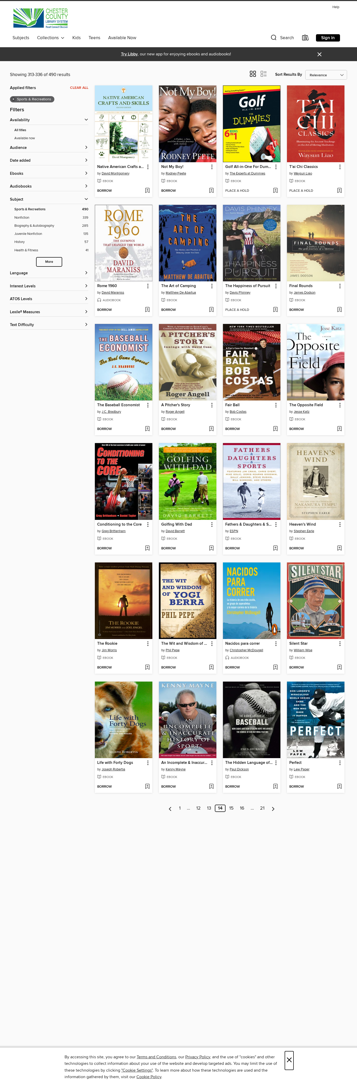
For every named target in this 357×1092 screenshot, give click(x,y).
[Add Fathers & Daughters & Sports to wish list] (275, 548)
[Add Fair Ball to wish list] (275, 429)
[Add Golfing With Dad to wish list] (211, 548)
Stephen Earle (304, 531)
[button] (282, 39)
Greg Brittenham (114, 531)
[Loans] (305, 39)
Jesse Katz (301, 412)
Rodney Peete (176, 173)
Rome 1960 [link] (107, 286)
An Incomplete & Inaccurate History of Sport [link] (185, 762)
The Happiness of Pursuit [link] (247, 286)
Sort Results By (288, 74)
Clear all (79, 87)
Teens (94, 38)
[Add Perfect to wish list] (339, 786)
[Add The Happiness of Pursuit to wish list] (275, 310)
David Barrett (175, 531)
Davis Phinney (240, 293)
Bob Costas (238, 412)
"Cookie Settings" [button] (137, 1070)
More (49, 262)
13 (209, 808)
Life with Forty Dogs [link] (115, 762)
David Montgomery (115, 173)
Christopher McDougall (246, 650)
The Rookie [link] (107, 643)
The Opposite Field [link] (306, 405)
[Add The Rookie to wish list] (147, 667)
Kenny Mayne (176, 769)
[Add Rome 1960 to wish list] (147, 310)
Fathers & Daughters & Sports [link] (249, 524)
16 (242, 808)
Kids (76, 38)
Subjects (21, 38)
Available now (24, 138)
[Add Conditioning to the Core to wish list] (147, 548)
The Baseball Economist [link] (118, 405)
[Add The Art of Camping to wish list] (211, 310)
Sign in (328, 38)
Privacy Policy (197, 1057)
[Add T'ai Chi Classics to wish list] (339, 191)
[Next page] (273, 808)
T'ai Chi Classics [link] (303, 167)
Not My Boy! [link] (172, 167)
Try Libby (129, 54)
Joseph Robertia (113, 769)
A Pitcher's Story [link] (175, 405)
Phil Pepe (173, 650)
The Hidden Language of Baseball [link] (249, 762)
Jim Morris (109, 650)
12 (198, 808)
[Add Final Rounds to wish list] (339, 310)
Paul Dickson (239, 769)
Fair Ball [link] (232, 405)
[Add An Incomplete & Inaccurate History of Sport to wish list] (211, 786)
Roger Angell (175, 412)
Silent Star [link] (298, 643)
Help (335, 7)
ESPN (234, 531)
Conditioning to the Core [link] (119, 524)
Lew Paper (301, 769)
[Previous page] (170, 808)
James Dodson (304, 293)
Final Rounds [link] (301, 286)
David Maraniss (113, 293)
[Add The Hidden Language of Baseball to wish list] (275, 786)
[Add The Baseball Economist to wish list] (147, 429)
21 (262, 808)
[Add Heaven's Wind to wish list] (339, 548)
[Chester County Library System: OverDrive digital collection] (40, 18)
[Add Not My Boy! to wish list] (211, 191)
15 (231, 808)
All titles (20, 130)
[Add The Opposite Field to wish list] (339, 429)
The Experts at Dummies (247, 173)
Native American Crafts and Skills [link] (121, 167)
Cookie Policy (148, 1076)
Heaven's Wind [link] (302, 524)
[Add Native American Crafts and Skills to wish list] (147, 191)
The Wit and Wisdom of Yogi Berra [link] (185, 643)
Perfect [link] (295, 762)
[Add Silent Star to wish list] (339, 667)
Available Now (122, 38)
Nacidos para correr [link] (242, 643)
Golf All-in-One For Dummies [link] (249, 167)
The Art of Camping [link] (178, 286)
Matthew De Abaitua (181, 293)
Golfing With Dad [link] (176, 524)
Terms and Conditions (156, 1057)
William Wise (303, 650)
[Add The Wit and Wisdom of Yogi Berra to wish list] (211, 667)
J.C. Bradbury (111, 412)
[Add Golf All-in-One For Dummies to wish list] (275, 191)
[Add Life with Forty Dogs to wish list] (147, 786)
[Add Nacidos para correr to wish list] (275, 667)
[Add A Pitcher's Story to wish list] (211, 429)
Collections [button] (49, 38)
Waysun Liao (303, 173)
